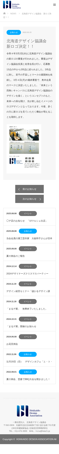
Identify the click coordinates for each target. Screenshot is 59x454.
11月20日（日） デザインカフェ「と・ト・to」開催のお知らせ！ (29, 363)
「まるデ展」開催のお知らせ (21, 326)
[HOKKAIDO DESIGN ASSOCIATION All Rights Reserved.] (21, 4)
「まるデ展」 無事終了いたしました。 (27, 308)
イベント (28, 213)
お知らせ (14, 32)
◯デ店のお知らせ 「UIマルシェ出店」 (27, 220)
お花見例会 (12, 344)
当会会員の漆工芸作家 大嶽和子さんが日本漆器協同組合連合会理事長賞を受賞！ (29, 240)
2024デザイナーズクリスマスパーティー (27, 273)
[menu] (54, 4)
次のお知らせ (29, 199)
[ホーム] (4, 13)
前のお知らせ (29, 189)
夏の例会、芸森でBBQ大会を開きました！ (28, 379)
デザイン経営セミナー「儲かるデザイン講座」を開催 (28, 293)
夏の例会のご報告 (15, 256)
